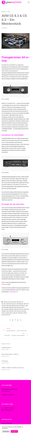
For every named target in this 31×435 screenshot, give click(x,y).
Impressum (4, 394)
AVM (7, 311)
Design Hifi (14, 312)
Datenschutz (11, 394)
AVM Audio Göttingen (11, 305)
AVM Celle (16, 307)
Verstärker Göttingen (8, 309)
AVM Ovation (9, 312)
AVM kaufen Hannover (11, 303)
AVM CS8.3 (20, 312)
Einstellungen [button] (6, 431)
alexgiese (5, 27)
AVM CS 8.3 (7, 314)
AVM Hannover (17, 311)
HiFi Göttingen (20, 303)
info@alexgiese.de (13, 291)
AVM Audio (11, 311)
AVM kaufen (13, 302)
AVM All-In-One (6, 302)
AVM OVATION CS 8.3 (18, 309)
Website (3, 284)
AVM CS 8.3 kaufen (20, 305)
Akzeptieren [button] (14, 431)
